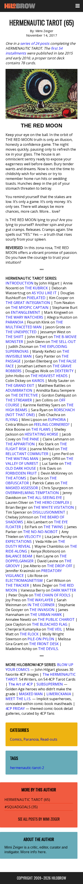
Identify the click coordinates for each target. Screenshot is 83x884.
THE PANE (30, 439)
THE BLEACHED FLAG (49, 624)
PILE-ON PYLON (40, 639)
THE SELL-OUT (63, 341)
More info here (33, 851)
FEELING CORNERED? (51, 424)
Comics (16, 739)
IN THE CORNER (40, 604)
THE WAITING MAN (22, 458)
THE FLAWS (40, 429)
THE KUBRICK (36, 288)
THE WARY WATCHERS (24, 317)
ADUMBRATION (19, 390)
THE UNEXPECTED (21, 331)
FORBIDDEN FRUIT (21, 473)
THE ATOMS (16, 478)
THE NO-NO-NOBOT (40, 531)
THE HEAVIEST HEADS (49, 375)
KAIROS (38, 380)
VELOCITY (32, 536)
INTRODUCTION (19, 283)
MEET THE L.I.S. (18, 698)
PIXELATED (36, 297)
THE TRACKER (17, 585)
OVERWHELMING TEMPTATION (32, 492)
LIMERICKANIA (58, 693)
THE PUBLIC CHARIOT (56, 619)
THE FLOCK (29, 634)
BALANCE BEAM (19, 556)
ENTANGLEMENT (25, 312)
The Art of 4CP (20, 684)
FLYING (12, 419)
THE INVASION (41, 609)
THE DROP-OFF (59, 565)
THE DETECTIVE (24, 395)
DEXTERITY (64, 370)
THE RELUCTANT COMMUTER (37, 451)
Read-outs (48, 739)
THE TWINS (53, 526)
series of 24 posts (34, 43)
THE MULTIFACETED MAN (34, 324)
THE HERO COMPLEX (51, 502)
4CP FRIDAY (15, 708)
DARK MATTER (63, 590)
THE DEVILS (48, 648)
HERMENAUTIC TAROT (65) (27, 799)
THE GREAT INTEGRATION (28, 302)
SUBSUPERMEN (50, 684)
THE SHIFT (14, 336)
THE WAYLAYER (40, 600)
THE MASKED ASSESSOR (37, 485)
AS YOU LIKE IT (44, 292)
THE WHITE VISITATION (53, 507)
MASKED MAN (31, 693)
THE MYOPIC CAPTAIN (29, 307)
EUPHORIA (57, 419)
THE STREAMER (19, 400)
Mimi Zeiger (51, 819)
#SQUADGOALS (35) (21, 806)
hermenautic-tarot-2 (27, 767)
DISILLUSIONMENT (49, 512)
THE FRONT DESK (44, 643)
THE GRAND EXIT (20, 385)
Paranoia (31, 739)
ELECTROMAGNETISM (24, 580)
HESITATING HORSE (41, 434)
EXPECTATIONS (19, 541)
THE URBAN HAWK (46, 614)
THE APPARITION (20, 444)
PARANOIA (14, 322)
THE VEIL (54, 629)
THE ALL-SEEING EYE (44, 497)
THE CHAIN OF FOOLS (52, 595)
